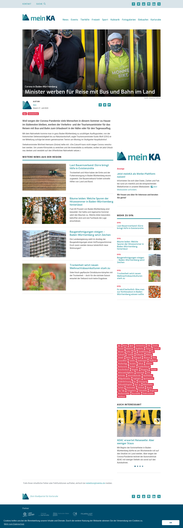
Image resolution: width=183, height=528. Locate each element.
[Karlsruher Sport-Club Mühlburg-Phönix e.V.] (28, 514)
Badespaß (137, 358)
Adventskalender (134, 376)
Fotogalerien (129, 19)
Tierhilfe (84, 19)
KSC (149, 346)
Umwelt (121, 358)
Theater (153, 370)
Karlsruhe (156, 19)
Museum (147, 358)
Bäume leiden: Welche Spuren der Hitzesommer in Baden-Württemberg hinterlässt (91, 201)
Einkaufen (143, 19)
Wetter (128, 358)
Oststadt (141, 387)
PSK (134, 352)
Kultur (128, 352)
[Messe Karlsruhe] (43, 514)
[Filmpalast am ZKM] (86, 514)
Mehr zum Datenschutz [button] (14, 524)
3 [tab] (140, 466)
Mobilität (129, 349)
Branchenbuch (123, 370)
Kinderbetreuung (124, 382)
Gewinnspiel (142, 361)
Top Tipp (121, 390)
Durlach (121, 387)
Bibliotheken (148, 384)
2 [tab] (137, 466)
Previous (121, 421)
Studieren (153, 361)
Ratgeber (135, 370)
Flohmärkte (142, 390)
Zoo (152, 352)
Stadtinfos (139, 349)
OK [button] (170, 523)
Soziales (132, 364)
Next (157, 421)
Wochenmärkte (124, 393)
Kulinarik (115, 19)
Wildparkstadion (124, 379)
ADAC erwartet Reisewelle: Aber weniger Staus (135, 442)
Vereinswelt (130, 387)
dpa (34, 105)
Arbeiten (149, 364)
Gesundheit (122, 361)
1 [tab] (135, 466)
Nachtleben (147, 376)
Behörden (121, 376)
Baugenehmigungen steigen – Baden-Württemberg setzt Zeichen (90, 233)
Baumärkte (136, 393)
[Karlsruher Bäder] (61, 514)
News (65, 19)
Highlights (137, 379)
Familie (132, 361)
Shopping (144, 370)
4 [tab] (142, 466)
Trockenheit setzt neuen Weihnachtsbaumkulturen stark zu (90, 266)
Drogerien (153, 390)
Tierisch (156, 349)
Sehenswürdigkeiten (126, 373)
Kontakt (26, 4)
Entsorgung (142, 382)
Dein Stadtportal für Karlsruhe (44, 496)
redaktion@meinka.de (95, 483)
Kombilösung (143, 352)
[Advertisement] (139, 122)
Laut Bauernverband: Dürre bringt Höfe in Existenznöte (89, 167)
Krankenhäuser (144, 367)
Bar (134, 382)
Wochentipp (122, 364)
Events (74, 19)
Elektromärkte (148, 393)
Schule (141, 364)
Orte (148, 373)
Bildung (149, 355)
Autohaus (121, 396)
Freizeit (96, 19)
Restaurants (122, 367)
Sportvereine (148, 379)
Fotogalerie (131, 390)
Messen (121, 352)
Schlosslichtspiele (125, 384)
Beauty (149, 387)
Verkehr (133, 367)
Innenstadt (140, 373)
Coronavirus (33, 114)
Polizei (148, 349)
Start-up (137, 384)
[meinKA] (38, 18)
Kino (154, 358)
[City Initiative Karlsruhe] (75, 514)
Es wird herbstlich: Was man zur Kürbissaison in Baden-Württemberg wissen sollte (130, 291)
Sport (105, 19)
